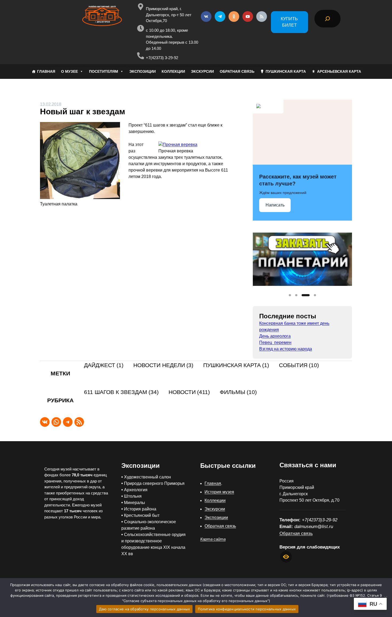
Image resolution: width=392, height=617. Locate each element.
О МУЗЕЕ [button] (69, 71)
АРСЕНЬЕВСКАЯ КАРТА (339, 71)
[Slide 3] (306, 295)
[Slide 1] (290, 295)
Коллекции (215, 500)
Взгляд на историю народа (285, 349)
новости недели (163, 365)
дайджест (103, 365)
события (299, 365)
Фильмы (238, 392)
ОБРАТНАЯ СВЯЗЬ (237, 71)
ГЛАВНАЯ (46, 71)
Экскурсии (215, 509)
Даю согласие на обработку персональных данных (144, 609)
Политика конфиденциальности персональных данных (247, 609)
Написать (275, 205)
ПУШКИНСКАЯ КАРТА (286, 71)
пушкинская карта (236, 365)
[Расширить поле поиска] (327, 18)
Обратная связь (220, 526)
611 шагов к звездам (121, 392)
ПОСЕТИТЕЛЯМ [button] (103, 71)
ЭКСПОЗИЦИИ (142, 71)
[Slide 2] (296, 295)
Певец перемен (275, 342)
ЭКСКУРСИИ (202, 71)
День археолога (275, 336)
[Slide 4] (315, 295)
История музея (219, 492)
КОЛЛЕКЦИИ (173, 71)
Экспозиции (216, 517)
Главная (213, 483)
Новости (189, 392)
